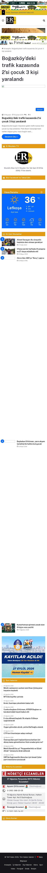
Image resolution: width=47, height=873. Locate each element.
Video (13, 869)
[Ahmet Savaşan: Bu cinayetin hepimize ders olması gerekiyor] (8, 242)
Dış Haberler (27, 865)
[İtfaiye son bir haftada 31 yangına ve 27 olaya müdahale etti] (8, 251)
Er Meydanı (7, 115)
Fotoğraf (20, 869)
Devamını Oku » (11, 137)
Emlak (27, 869)
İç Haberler (17, 865)
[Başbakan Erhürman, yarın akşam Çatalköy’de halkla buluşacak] (8, 531)
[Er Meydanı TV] (11, 20)
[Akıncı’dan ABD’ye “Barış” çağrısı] (8, 347)
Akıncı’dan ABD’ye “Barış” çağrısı (30, 258)
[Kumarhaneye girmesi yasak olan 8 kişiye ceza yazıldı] (8, 628)
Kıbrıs (36, 865)
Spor (41, 865)
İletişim (33, 869)
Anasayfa (7, 49)
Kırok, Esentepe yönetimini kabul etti (20, 12)
